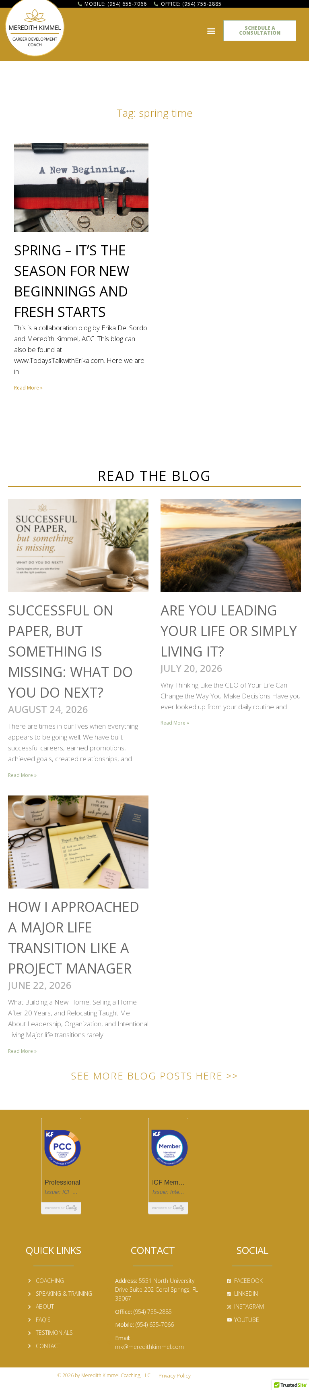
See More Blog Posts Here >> (154, 1075)
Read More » (28, 387)
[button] (211, 30)
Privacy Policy (175, 1375)
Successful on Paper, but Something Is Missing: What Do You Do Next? (70, 651)
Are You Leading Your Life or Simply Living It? (229, 631)
